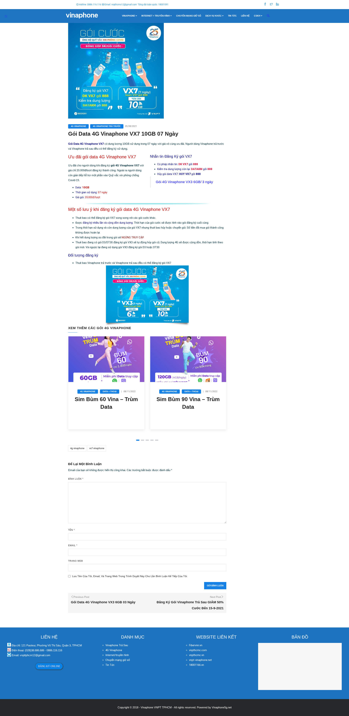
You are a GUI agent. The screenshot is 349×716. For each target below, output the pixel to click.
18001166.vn (196, 665)
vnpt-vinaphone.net (200, 660)
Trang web (75, 561)
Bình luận (75, 479)
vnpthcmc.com (198, 650)
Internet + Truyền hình (155, 16)
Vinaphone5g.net (222, 707)
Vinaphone (128, 16)
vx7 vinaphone (96, 448)
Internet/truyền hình (117, 655)
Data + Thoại (110, 391)
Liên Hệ (245, 16)
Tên (71, 530)
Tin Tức (232, 16)
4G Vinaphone (78, 126)
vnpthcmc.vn (196, 655)
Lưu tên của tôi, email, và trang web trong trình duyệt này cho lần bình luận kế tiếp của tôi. (130, 576)
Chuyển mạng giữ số (188, 16)
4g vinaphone (77, 448)
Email (72, 545)
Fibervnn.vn (195, 645)
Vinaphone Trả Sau (116, 645)
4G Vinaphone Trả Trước (107, 126)
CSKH (257, 16)
